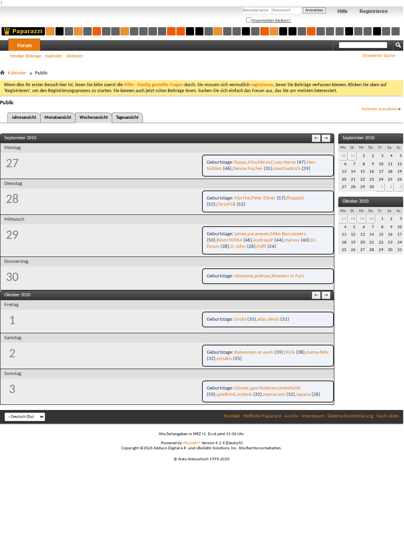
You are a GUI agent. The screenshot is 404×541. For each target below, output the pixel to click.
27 (343, 219)
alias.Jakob (268, 319)
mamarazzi (274, 394)
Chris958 (226, 204)
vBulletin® (192, 443)
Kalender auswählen (379, 109)
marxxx (292, 240)
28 (352, 219)
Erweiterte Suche (379, 55)
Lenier (240, 233)
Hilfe (342, 11)
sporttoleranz (264, 388)
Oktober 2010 (356, 201)
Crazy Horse (283, 162)
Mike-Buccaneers (288, 233)
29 (362, 219)
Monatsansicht (57, 118)
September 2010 (358, 138)
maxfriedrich (287, 168)
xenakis (224, 358)
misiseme (243, 276)
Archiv (291, 416)
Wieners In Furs (288, 276)
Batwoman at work (253, 352)
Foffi (261, 246)
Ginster (241, 388)
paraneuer (258, 233)
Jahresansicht (24, 118)
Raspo (240, 162)
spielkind (226, 394)
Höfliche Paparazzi (262, 416)
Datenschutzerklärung (350, 416)
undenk (244, 394)
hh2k (289, 352)
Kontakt (232, 416)
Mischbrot (259, 162)
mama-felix (317, 352)
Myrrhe (242, 198)
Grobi (240, 319)
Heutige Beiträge (25, 56)
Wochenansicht (94, 118)
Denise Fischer (248, 168)
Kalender (53, 56)
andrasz (262, 276)
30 (343, 156)
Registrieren (373, 11)
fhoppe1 (295, 198)
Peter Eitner (263, 198)
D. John (238, 246)
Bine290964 (229, 240)
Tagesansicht (127, 118)
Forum (24, 45)
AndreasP (263, 240)
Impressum (313, 416)
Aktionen (75, 56)
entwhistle (289, 388)
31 (352, 156)
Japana (303, 394)
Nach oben (387, 416)
